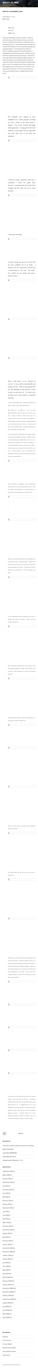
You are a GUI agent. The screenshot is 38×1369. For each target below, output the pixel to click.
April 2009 (6, 1273)
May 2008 (6, 1314)
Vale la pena (6, 1355)
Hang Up (5, 1337)
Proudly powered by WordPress (11, 1364)
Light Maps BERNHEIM (10, 1153)
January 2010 (7, 1244)
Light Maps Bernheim (9, 1156)
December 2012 (8, 1189)
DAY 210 (5, 19)
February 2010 (7, 1241)
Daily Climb (11, 2)
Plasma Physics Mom (9, 1348)
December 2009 (8, 1248)
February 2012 (7, 1200)
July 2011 (5, 1211)
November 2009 (8, 1252)
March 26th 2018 (8, 1149)
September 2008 (8, 1299)
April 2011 (6, 1219)
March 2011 (6, 1222)
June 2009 (6, 1266)
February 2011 (7, 1226)
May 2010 (6, 1237)
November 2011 (7, 1208)
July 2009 (6, 1262)
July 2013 (5, 1186)
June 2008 (6, 1310)
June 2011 (6, 1215)
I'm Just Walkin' (7, 1344)
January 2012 (7, 1204)
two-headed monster (9, 1351)
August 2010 (7, 1233)
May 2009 (6, 1270)
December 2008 (8, 1288)
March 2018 (6, 1175)
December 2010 (8, 1230)
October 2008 (7, 1295)
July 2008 (6, 1306)
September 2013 (8, 1182)
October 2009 (7, 1255)
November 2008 (8, 1292)
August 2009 (7, 1259)
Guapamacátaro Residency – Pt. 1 (13, 1160)
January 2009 (7, 1284)
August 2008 (7, 1303)
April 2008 (6, 1317)
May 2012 (6, 1197)
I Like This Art (7, 1340)
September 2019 (8, 1171)
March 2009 (6, 1277)
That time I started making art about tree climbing (18, 1145)
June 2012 (6, 1193)
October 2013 (7, 1178)
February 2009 (7, 1281)
